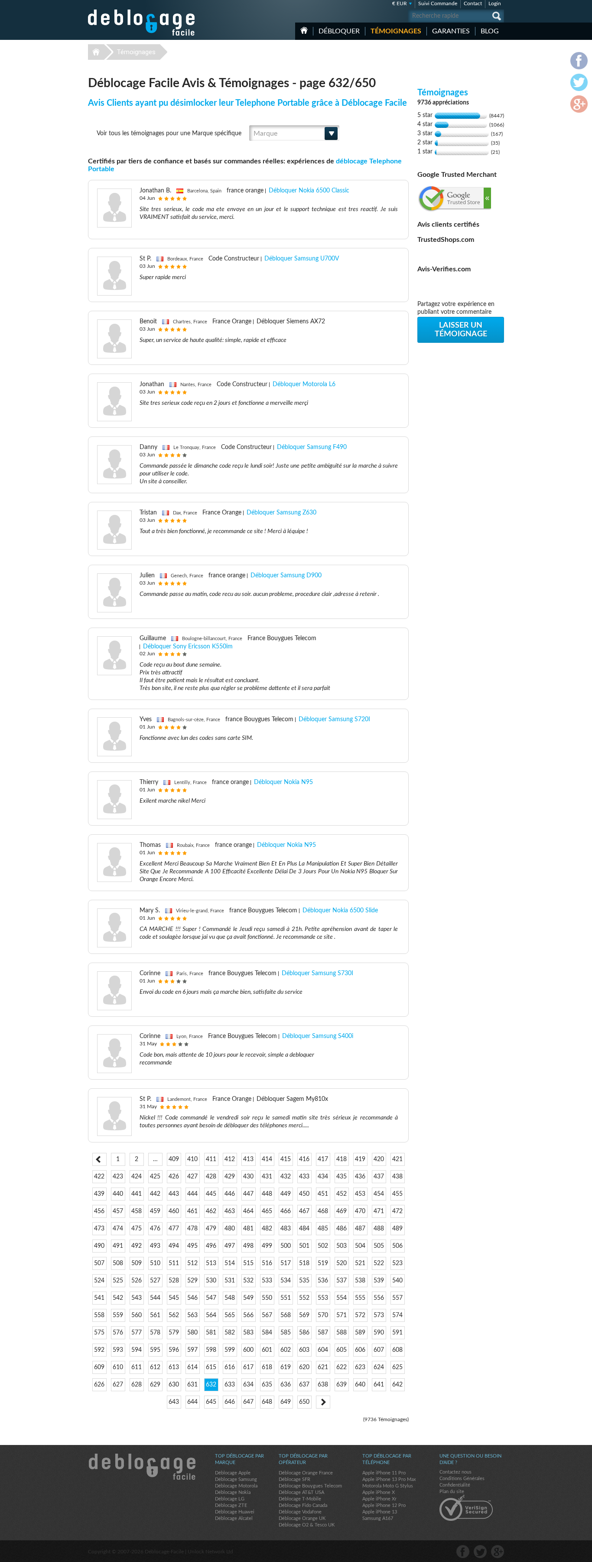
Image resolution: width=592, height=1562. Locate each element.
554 (341, 1298)
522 (379, 1263)
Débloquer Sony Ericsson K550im (188, 647)
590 (379, 1333)
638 (323, 1385)
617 (248, 1367)
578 (155, 1333)
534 (285, 1281)
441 (136, 1194)
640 (360, 1385)
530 (211, 1281)
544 (155, 1298)
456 (99, 1211)
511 (174, 1263)
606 (360, 1350)
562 (174, 1315)
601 (267, 1350)
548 (229, 1298)
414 (267, 1159)
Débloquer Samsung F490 (312, 447)
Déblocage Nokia (232, 1492)
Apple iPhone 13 (379, 1512)
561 (155, 1315)
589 (360, 1333)
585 (285, 1333)
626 (99, 1385)
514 (229, 1263)
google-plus (497, 1551)
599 (229, 1350)
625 (397, 1367)
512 (192, 1263)
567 (267, 1315)
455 (397, 1194)
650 (304, 1402)
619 (285, 1367)
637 (304, 1385)
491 (118, 1246)
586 (304, 1333)
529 (192, 1281)
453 (360, 1194)
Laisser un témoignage (461, 330)
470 (360, 1211)
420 (379, 1159)
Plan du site (451, 1491)
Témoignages (396, 31)
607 (379, 1350)
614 (192, 1367)
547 (211, 1298)
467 (304, 1211)
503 (341, 1246)
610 (118, 1367)
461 (192, 1211)
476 (155, 1229)
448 (267, 1194)
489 (397, 1229)
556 (379, 1298)
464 (248, 1211)
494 (174, 1246)
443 (174, 1194)
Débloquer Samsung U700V (301, 259)
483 (285, 1229)
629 (155, 1385)
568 (285, 1315)
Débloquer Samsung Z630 (281, 513)
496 (211, 1246)
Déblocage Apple (232, 1473)
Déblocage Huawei (234, 1512)
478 (192, 1229)
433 (304, 1177)
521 (360, 1263)
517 (285, 1263)
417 (323, 1159)
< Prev (99, 1159)
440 (118, 1194)
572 (360, 1315)
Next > (323, 1402)
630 (174, 1385)
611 (136, 1367)
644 (192, 1402)
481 (248, 1229)
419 (360, 1159)
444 (192, 1194)
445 (211, 1194)
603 (304, 1350)
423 (118, 1177)
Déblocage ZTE (231, 1505)
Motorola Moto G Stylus (387, 1486)
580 (192, 1333)
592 (99, 1350)
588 (341, 1333)
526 (136, 1281)
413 (248, 1159)
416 (304, 1159)
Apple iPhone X (378, 1492)
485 (323, 1229)
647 (248, 1402)
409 (174, 1159)
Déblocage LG (229, 1499)
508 (118, 1263)
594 (136, 1350)
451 (323, 1194)
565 (229, 1315)
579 (174, 1333)
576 (118, 1333)
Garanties (451, 31)
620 (304, 1367)
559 (118, 1315)
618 (267, 1367)
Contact (473, 3)
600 (248, 1350)
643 (174, 1402)
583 (248, 1333)
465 (267, 1211)
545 (174, 1298)
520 (341, 1263)
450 (304, 1194)
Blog (490, 31)
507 (99, 1263)
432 (285, 1177)
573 (379, 1315)
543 (136, 1298)
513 (211, 1263)
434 (323, 1177)
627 (118, 1385)
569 (304, 1315)
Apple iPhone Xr (379, 1499)
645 (211, 1402)
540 (397, 1281)
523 (397, 1263)
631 (192, 1385)
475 (136, 1229)
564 (211, 1315)
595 (155, 1350)
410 (192, 1159)
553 (323, 1298)
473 (99, 1229)
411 (211, 1159)
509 (136, 1263)
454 (379, 1194)
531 (229, 1281)
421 (397, 1159)
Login (494, 3)
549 (248, 1298)
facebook (462, 1551)
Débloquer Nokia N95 (283, 782)
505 (379, 1246)
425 (155, 1177)
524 (99, 1281)
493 (155, 1246)
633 (229, 1385)
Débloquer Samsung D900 (286, 576)
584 (267, 1333)
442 (155, 1194)
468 (323, 1211)
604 (323, 1350)
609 (99, 1367)
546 (192, 1298)
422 (99, 1177)
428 (211, 1177)
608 (397, 1350)
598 (211, 1350)
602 (285, 1350)
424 (136, 1177)
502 (323, 1246)
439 (99, 1194)
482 (267, 1229)
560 (136, 1315)
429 (229, 1177)
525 (118, 1281)
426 (174, 1177)
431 (267, 1177)
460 (174, 1211)
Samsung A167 (377, 1518)
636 (285, 1385)
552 (304, 1298)
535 (304, 1281)
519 (323, 1263)
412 (229, 1159)
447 (248, 1194)
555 (360, 1298)
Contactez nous (455, 1472)
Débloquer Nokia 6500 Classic (309, 191)
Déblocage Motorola (236, 1486)
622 (341, 1367)
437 (379, 1177)
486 (341, 1229)
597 (192, 1350)
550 (267, 1298)
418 (341, 1159)
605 (341, 1350)
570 (323, 1315)
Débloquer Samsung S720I (334, 719)
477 (174, 1229)
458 (136, 1211)
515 (248, 1263)
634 (248, 1385)
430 (248, 1177)
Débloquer (339, 31)
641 (379, 1385)
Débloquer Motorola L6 (304, 384)
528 (174, 1281)
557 (397, 1298)
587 (323, 1333)
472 (397, 1211)
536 (323, 1281)
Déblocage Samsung (236, 1479)
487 (360, 1229)
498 (248, 1246)
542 (118, 1298)
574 (397, 1315)
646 (229, 1402)
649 (285, 1402)
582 (229, 1333)
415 (285, 1159)
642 (397, 1385)
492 (136, 1246)
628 (136, 1385)
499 (267, 1246)
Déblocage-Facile (141, 23)
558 (99, 1315)
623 (360, 1367)
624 (379, 1367)
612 (155, 1367)
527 (155, 1281)
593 (118, 1350)
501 (304, 1246)
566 (248, 1315)
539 (379, 1281)
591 (397, 1333)
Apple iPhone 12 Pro (384, 1505)
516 (267, 1263)
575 (99, 1333)
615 (211, 1367)
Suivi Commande (437, 3)
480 (229, 1229)
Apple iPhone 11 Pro (384, 1473)
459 (155, 1211)
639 (341, 1385)
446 (229, 1194)
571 (341, 1315)
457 (118, 1211)
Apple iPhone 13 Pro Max (389, 1479)
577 (136, 1333)
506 (397, 1246)
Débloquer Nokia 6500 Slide (340, 911)
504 (360, 1246)
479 (211, 1229)
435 (341, 1177)
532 (248, 1281)
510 (155, 1263)
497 (229, 1246)
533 (267, 1281)
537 (341, 1281)
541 (99, 1298)
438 (397, 1177)
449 (285, 1194)
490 (99, 1246)
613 (174, 1367)
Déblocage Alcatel (234, 1518)
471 (379, 1211)
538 (360, 1281)
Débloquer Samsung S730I (317, 973)
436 (360, 1177)
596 (174, 1350)
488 (379, 1229)
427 (192, 1177)
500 (285, 1246)
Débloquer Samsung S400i (317, 1036)
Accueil (304, 30)
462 (211, 1211)
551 (285, 1298)
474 (118, 1229)
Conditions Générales (462, 1478)
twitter (480, 1551)
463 (229, 1211)
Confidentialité (454, 1485)
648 (267, 1402)
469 (341, 1211)
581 (211, 1333)
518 (304, 1263)
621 (323, 1367)
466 (285, 1211)
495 (192, 1246)
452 (341, 1194)
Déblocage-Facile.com (141, 1467)
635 (267, 1385)
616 (229, 1367)
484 (304, 1229)
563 (192, 1315)
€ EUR (399, 3)
